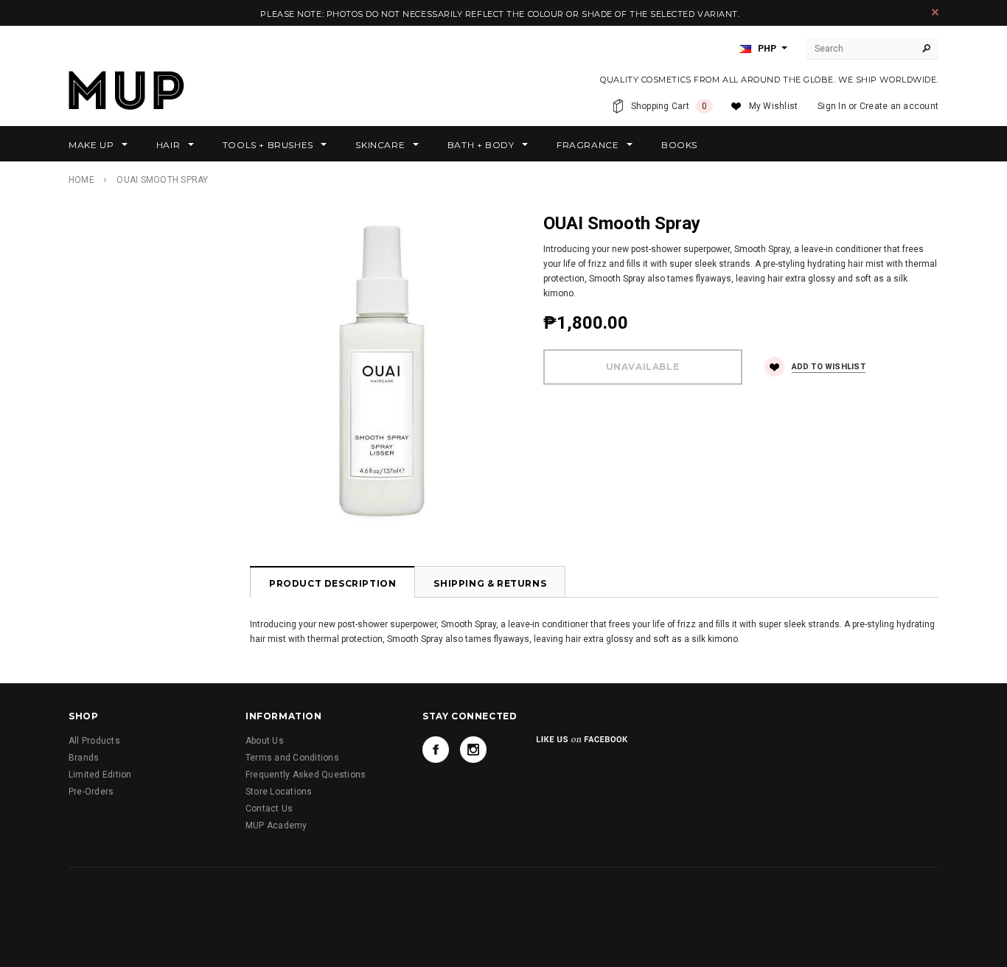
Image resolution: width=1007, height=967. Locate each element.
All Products (94, 741)
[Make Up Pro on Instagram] (473, 749)
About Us (264, 741)
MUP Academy (276, 825)
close (935, 12)
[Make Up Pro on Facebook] (435, 749)
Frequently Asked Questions (305, 774)
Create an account (899, 106)
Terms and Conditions (292, 758)
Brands (84, 758)
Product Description (332, 583)
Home (81, 180)
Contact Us (269, 808)
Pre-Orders (91, 791)
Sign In (832, 106)
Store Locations (279, 791)
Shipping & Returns (489, 583)
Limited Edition (100, 774)
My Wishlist (773, 106)
